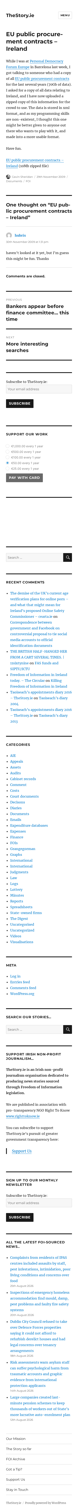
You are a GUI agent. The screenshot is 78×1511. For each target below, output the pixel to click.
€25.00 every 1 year (25, 468)
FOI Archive (15, 1459)
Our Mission (16, 1439)
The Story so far (18, 1449)
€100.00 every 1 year (26, 457)
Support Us (15, 1479)
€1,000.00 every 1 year (27, 446)
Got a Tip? (14, 1469)
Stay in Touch (17, 1490)
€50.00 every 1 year (25, 463)
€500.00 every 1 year (26, 451)
